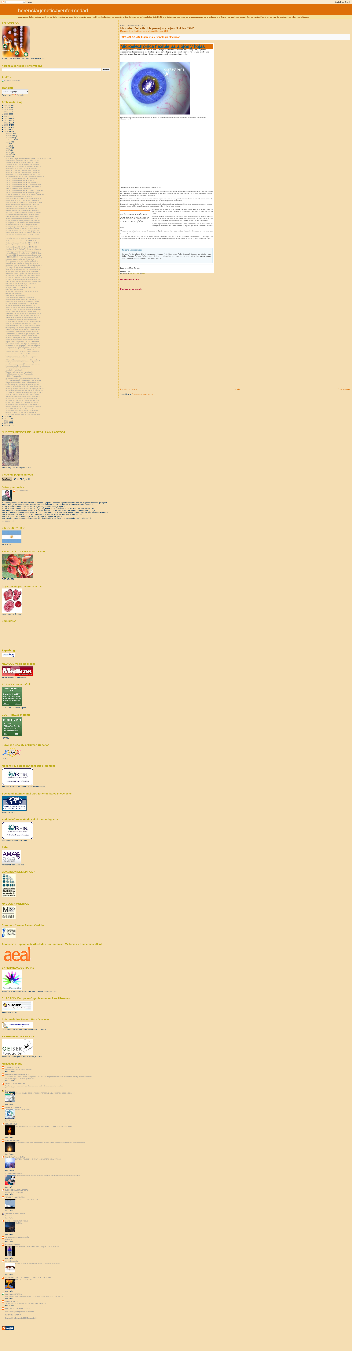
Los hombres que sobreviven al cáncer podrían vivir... (23, 170)
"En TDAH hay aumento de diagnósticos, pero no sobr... (24, 392)
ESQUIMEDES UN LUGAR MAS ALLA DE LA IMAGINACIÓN (28, 1278)
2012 (6, 419)
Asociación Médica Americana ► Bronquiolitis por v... (23, 182)
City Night (18, 1223)
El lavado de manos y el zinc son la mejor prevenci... (23, 231)
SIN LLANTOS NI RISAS (23, 1280)
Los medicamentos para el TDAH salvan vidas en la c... (24, 233)
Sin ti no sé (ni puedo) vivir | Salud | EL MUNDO (21, 247)
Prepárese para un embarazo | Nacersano (20, 259)
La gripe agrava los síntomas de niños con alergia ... (23, 378)
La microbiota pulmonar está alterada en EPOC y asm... (24, 390)
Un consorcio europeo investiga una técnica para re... (23, 344)
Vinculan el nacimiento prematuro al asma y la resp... (23, 162)
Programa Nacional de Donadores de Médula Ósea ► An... (25, 194)
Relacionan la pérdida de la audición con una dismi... (23, 164)
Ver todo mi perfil (8, 521)
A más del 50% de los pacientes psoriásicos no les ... (23, 384)
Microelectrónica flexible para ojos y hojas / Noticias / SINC (144, 31)
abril (7, 150)
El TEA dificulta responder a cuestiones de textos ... (23, 331)
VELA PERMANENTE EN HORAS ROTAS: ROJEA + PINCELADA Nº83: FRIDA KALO (43, 1126)
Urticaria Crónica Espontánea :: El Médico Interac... (23, 245)
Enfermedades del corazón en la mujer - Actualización (23, 281)
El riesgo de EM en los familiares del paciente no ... (22, 277)
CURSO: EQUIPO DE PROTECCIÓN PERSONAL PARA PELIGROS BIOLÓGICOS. (43, 1093)
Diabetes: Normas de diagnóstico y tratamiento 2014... (24, 210)
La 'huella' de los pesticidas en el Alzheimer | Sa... (22, 319)
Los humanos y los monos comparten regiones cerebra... (25, 388)
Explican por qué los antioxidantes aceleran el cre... (23, 216)
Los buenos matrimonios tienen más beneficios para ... (24, 265)
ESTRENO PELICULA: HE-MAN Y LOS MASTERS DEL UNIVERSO (38, 1159)
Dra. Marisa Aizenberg (13, 1173)
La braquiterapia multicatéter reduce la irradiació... (22, 227)
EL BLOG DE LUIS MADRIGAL (16, 1190)
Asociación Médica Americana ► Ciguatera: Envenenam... (25, 190)
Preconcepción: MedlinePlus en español (19, 196)
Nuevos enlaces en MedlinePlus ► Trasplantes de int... (24, 198)
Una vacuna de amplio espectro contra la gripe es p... (23, 380)
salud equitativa (22, 490)
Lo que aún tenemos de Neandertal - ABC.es (20, 305)
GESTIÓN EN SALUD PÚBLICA (17, 1074)
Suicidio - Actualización (13, 376)
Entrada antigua (344, 389)
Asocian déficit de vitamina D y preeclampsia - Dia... (23, 334)
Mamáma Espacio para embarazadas (19, 1312)
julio (7, 144)
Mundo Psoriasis (11, 1261)
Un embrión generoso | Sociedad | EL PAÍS (20, 408)
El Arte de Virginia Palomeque (16, 1221)
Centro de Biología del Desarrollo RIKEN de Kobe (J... (23, 241)
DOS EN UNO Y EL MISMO (14, 1192)
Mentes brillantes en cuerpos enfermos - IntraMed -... (23, 204)
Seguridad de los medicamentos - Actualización (21, 283)
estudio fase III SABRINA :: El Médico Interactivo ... (22, 402)
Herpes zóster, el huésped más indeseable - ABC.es (23, 311)
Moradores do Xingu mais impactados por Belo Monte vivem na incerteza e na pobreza (34, 1296)
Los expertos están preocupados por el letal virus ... (23, 271)
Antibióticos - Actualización (14, 289)
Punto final (8, 1239)
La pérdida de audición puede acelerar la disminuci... (23, 404)
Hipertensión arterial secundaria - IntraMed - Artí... (22, 208)
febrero (8, 154)
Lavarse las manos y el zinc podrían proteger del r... (23, 273)
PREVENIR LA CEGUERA (15, 1197)
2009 (6, 425)
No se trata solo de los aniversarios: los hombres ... (23, 261)
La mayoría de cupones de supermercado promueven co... (25, 176)
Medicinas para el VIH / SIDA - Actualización (20, 287)
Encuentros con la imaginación (17, 1237)
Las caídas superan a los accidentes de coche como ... (24, 174)
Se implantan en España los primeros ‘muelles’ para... (23, 348)
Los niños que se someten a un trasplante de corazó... (24, 166)
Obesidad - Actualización (14, 293)
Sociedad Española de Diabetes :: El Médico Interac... (23, 239)
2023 (6, 112)
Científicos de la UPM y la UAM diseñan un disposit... (23, 249)
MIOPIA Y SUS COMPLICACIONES (27, 1199)
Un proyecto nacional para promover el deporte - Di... (23, 221)
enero (8, 156)
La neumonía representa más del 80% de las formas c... (24, 350)
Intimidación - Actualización (14, 370)
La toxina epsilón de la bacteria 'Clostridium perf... (22, 335)
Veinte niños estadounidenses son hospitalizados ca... (23, 269)
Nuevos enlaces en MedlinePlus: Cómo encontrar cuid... (24, 202)
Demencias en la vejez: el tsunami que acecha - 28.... (23, 299)
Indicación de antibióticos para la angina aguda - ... (22, 206)
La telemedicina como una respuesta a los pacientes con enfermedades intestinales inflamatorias (47, 1175)
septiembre (10, 140)
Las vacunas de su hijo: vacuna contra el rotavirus (22, 200)
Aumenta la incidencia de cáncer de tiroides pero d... (23, 235)
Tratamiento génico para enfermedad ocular (20, 297)
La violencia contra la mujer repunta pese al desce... (23, 291)
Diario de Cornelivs (12, 1140)
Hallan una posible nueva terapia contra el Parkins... (23, 339)
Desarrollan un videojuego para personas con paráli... (23, 346)
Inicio (237, 389)
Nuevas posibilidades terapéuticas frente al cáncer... (23, 214)
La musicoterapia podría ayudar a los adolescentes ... (23, 275)
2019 (6, 121)
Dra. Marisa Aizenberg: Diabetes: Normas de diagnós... (24, 212)
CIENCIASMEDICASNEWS (15, 1084)
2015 (6, 129)
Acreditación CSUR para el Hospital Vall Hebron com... (24, 329)
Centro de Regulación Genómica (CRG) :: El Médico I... (24, 243)
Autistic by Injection (12, 1244)
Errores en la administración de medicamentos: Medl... (24, 414)
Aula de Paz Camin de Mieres (16, 1157)
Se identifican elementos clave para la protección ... (23, 398)
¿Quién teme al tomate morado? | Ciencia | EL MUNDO (24, 317)
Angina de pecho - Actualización (16, 285)
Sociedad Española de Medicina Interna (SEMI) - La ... (24, 253)
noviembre (9, 136)
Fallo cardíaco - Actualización (15, 295)
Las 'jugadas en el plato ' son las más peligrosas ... (22, 362)
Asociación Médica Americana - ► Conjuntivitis (21, 178)
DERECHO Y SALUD (13, 1107)
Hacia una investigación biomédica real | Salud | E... (23, 323)
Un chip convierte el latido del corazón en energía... (23, 303)
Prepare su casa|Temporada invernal (18, 366)
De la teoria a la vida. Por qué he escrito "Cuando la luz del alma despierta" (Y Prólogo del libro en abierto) (50, 1142)
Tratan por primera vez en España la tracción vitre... (23, 394)
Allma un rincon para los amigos (17, 1308)
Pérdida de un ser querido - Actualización (19, 374)
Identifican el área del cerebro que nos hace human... (23, 307)
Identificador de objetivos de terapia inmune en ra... (22, 218)
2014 (6, 132)
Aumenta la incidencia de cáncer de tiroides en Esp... (23, 358)
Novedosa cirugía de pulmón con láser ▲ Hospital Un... (24, 309)
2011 (6, 421)
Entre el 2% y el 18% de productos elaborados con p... (24, 313)
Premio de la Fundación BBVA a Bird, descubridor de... (24, 386)
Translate (20, 95)
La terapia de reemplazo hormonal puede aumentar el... (24, 237)
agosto (8, 142)
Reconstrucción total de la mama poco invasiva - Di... (23, 229)
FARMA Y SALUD (11, 1301)
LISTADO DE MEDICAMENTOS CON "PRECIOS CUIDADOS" (26, 1303)
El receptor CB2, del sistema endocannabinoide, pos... (24, 255)
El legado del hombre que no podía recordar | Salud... (23, 325)
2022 (6, 114)
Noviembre (8, 1216)
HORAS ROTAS (11, 1124)
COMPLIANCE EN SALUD (24, 1109)
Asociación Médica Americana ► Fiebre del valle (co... (24, 192)
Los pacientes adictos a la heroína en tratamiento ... (23, 356)
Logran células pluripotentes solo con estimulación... (23, 342)
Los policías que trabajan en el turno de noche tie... (22, 263)
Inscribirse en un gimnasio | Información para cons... (23, 364)
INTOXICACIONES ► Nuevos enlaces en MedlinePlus (24, 257)
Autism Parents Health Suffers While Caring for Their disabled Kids (37, 1247)
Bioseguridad (10, 1091)
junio (7, 146)
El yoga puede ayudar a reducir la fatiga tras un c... (22, 382)
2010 (6, 423)
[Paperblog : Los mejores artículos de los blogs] (8, 657)
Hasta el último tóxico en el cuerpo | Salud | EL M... (22, 160)
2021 (6, 116)
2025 (6, 107)
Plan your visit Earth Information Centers (18, 1069)
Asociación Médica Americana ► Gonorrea (20, 180)
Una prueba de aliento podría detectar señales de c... (23, 267)
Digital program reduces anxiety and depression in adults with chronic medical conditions (34, 1086)
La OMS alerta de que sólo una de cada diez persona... (24, 321)
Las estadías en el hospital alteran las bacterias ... (22, 168)
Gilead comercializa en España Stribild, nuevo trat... (23, 396)
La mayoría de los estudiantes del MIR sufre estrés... (23, 354)
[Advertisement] (141, 369)
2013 (6, 416)
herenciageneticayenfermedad (53, 11)
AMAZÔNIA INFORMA (13, 1294)
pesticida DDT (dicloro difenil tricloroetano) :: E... (22, 412)
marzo (8, 152)
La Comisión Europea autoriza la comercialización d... (23, 400)
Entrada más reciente (128, 389)
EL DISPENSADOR (12, 1067)
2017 (6, 125)
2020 (6, 118)
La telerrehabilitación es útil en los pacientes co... (22, 225)
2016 (6, 127)
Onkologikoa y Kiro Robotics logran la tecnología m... (23, 327)
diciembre (9, 134)
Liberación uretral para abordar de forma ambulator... (23, 338)
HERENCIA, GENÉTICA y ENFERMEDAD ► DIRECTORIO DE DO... (29, 158)
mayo (8, 148)
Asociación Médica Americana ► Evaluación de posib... (24, 184)
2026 (6, 105)
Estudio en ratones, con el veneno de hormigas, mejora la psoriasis (37, 1263)
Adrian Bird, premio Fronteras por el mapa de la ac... (23, 315)
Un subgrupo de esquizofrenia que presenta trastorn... (24, 222)
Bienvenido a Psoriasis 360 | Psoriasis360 (21, 1318)
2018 (6, 123)
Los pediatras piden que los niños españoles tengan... (23, 251)
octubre (8, 138)
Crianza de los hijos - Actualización (17, 368)
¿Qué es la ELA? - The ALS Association (19, 188)
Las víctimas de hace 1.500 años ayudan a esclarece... (24, 406)
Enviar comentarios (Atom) (142, 394)
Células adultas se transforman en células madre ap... (23, 360)
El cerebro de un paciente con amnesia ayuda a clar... (23, 279)
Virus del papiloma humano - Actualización (19, 372)
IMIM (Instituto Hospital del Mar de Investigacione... (22, 410)
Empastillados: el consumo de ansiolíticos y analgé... (23, 301)
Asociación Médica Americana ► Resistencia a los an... (24, 186)
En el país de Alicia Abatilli (15, 1214)
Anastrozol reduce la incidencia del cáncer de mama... (24, 352)
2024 (6, 110)
